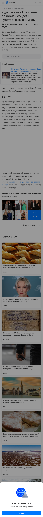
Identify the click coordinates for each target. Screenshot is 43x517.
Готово (21, 513)
